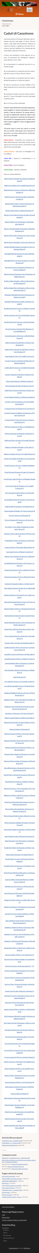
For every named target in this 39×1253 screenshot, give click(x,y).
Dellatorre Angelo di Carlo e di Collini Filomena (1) (19, 454)
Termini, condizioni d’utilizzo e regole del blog (14, 1220)
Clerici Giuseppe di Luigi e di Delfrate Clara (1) (19, 386)
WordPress (27, 1248)
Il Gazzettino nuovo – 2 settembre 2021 (12, 1140)
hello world (5, 1158)
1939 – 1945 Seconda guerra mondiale (12, 1185)
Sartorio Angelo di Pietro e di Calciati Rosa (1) (19, 955)
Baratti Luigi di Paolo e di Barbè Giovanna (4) (20, 210)
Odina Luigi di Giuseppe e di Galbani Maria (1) (20, 855)
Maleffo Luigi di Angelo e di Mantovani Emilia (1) (19, 718)
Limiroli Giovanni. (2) (19, 677)
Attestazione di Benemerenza (10, 1145)
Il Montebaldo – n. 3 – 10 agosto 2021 (11, 1143)
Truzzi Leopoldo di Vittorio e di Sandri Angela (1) (19, 1057)
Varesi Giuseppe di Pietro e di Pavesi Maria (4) (19, 1082)
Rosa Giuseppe (6, 1192)
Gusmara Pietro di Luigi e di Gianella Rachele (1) (19, 643)
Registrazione (6, 1217)
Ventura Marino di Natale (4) (19, 1094)
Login (3, 1215)
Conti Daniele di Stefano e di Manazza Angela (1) (19, 397)
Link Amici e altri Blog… (8, 1207)
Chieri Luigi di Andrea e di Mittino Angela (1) (19, 381)
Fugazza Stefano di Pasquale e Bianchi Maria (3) (19, 547)
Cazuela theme (13, 1248)
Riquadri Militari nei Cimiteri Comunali (12, 1178)
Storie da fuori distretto (8, 1188)
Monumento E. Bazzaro (11, 1162)
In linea (6, 24)
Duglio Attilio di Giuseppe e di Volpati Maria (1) (19, 506)
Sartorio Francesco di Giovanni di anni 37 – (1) (19, 966)
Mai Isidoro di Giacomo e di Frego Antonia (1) (19, 713)
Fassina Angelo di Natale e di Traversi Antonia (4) (19, 511)
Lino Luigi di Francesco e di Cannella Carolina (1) (19, 681)
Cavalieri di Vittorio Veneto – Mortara (11, 1197)
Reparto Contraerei (7, 1194)
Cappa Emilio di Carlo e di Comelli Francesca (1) (19, 356)
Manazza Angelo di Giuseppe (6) (20, 729)
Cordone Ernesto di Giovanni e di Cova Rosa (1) (19, 409)
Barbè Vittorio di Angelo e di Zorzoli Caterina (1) (19, 242)
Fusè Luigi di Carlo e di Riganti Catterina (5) (19, 552)
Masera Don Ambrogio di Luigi (20, 1164)
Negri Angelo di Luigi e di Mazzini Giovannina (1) (19, 836)
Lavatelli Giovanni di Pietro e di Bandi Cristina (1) (19, 659)
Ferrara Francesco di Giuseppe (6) (19, 515)
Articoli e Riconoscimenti (8, 1176)
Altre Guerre (5, 1183)
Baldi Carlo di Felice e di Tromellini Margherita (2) (19, 185)
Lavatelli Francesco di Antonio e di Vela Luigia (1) (19, 654)
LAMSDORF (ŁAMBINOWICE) (9, 1181)
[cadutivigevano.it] (19, 4)
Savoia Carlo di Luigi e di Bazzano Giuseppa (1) (19, 991)
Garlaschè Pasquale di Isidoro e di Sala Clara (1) (19, 584)
